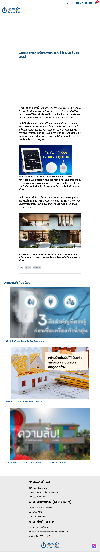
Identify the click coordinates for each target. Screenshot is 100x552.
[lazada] (90, 3)
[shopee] (86, 3)
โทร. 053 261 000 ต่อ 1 (38, 497)
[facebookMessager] (94, 546)
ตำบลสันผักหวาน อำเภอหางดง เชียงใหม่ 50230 (48, 532)
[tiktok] (82, 3)
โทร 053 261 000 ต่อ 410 (39, 536)
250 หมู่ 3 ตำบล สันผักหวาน (40, 527)
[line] (77, 3)
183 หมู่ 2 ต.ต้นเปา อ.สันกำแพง (41, 508)
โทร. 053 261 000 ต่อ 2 (38, 516)
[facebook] (73, 3)
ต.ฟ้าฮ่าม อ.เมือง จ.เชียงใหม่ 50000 (43, 492)
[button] (67, 3)
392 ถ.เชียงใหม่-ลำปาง (38, 488)
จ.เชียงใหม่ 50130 (36, 512)
